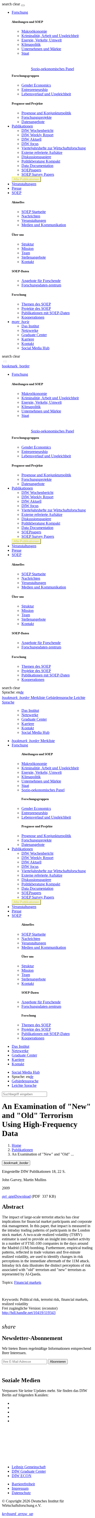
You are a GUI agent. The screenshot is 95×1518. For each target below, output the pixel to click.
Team (25, 253)
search (7, 4)
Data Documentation (37, 166)
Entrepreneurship (34, 90)
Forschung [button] (20, 12)
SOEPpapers (31, 170)
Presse (16, 188)
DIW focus (29, 144)
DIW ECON (21, 1476)
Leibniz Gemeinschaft (29, 1467)
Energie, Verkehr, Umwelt (41, 40)
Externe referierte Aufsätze (41, 152)
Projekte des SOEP (36, 308)
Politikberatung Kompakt (40, 161)
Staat (25, 53)
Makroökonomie (34, 31)
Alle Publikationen (26, 179)
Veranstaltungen (24, 184)
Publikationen (22, 1150)
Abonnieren (58, 1361)
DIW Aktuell (31, 139)
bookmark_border (15, 366)
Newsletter (10, 1370)
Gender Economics (36, 85)
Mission (27, 248)
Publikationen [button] (22, 126)
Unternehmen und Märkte (41, 49)
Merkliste (33, 741)
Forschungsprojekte (36, 117)
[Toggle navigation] (23, 5)
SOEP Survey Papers (37, 174)
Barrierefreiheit (23, 1484)
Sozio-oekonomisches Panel (52, 69)
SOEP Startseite (33, 212)
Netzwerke (29, 330)
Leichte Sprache (24, 1085)
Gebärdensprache (25, 1081)
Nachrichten (30, 216)
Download (16, 1196)
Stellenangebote (33, 257)
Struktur (27, 244)
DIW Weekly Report (37, 135)
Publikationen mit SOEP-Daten (45, 313)
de (22, 692)
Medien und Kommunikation (43, 225)
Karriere (27, 339)
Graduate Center (34, 335)
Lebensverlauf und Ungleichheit (46, 94)
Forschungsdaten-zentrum (41, 285)
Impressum (20, 1488)
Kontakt (27, 262)
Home (16, 1145)
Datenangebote (33, 122)
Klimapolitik (31, 44)
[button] (11, 4)
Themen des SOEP (36, 304)
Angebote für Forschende (41, 281)
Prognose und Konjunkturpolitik (46, 113)
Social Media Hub (35, 348)
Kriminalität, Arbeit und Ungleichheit (50, 36)
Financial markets (27, 1282)
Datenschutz (21, 1493)
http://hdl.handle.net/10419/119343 (29, 1313)
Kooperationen (32, 317)
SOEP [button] (16, 193)
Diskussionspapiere (36, 157)
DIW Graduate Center (29, 1471)
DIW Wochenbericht (37, 130)
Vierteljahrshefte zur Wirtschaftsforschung (53, 148)
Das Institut (30, 326)
